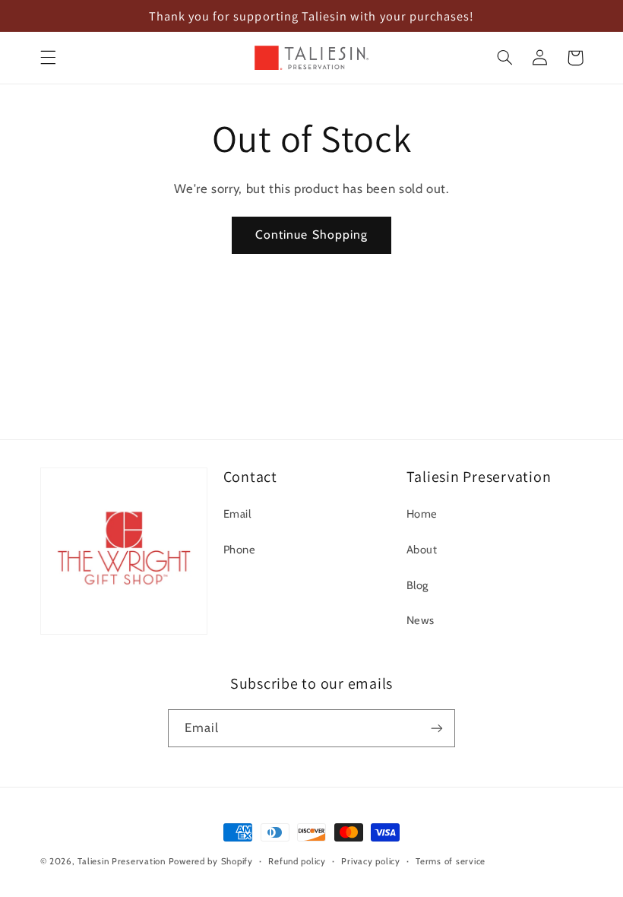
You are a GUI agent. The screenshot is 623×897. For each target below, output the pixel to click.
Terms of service (450, 861)
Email (237, 514)
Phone (239, 549)
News (420, 620)
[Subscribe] (436, 727)
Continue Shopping (311, 234)
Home (422, 514)
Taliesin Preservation (121, 861)
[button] (47, 57)
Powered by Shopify (211, 861)
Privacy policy (370, 861)
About (422, 549)
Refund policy (297, 861)
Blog (417, 585)
